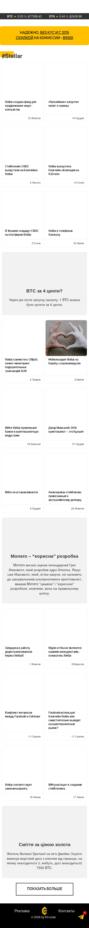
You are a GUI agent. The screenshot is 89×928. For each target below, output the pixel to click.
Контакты (66, 910)
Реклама (22, 910)
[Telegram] (81, 917)
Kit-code (50, 917)
